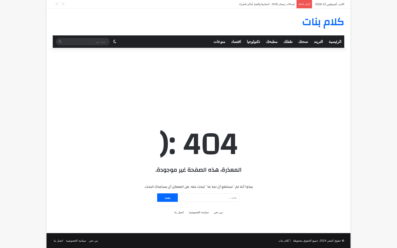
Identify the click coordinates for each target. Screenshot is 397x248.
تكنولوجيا (253, 41)
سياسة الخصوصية (199, 212)
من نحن (218, 212)
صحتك (303, 41)
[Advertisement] (198, 81)
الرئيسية (335, 41)
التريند (318, 41)
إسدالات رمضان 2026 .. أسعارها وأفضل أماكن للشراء (266, 4)
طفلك (288, 41)
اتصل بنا (179, 212)
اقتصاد (236, 41)
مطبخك (272, 41)
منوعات (219, 41)
